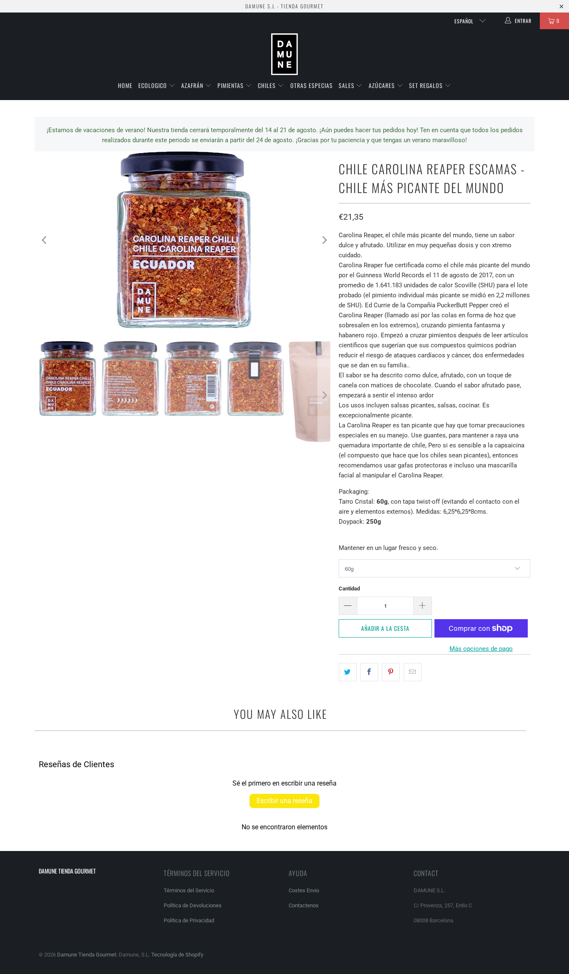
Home (125, 85)
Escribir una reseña (284, 801)
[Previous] (45, 240)
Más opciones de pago (481, 649)
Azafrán (193, 85)
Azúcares (383, 85)
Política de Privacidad (189, 920)
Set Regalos (426, 85)
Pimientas (231, 85)
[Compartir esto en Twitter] (348, 672)
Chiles (267, 85)
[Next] (324, 240)
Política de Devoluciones (193, 905)
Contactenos (304, 905)
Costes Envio (304, 890)
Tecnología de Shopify (177, 954)
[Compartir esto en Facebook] (369, 672)
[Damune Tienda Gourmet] (284, 54)
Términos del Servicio (189, 890)
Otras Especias (311, 85)
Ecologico (153, 85)
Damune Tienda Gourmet (86, 954)
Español (464, 21)
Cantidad (349, 588)
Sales (347, 85)
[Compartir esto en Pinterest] (391, 672)
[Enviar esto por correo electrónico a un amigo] (413, 672)
